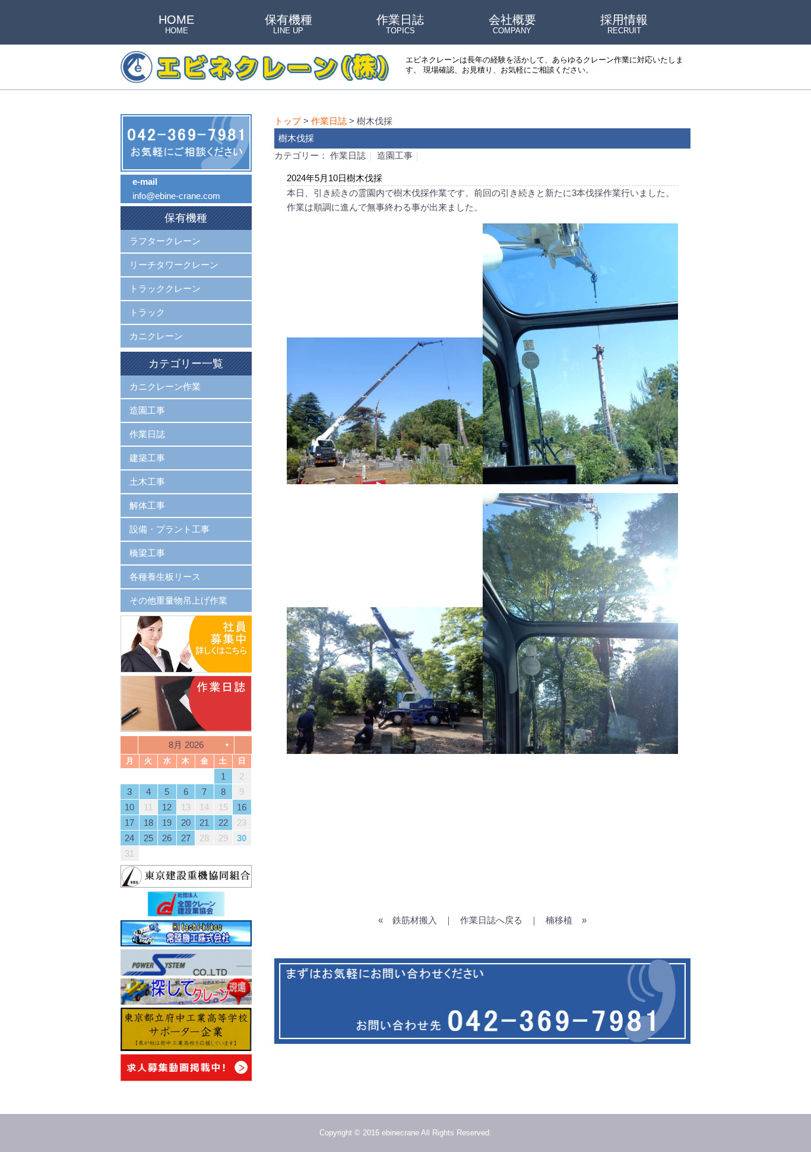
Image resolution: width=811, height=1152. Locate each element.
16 (241, 807)
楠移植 (559, 920)
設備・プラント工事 (169, 529)
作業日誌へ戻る (491, 920)
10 (129, 807)
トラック (147, 312)
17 (129, 823)
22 (223, 823)
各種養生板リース (165, 577)
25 (148, 838)
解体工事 (147, 505)
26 (167, 838)
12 (167, 807)
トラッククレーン (165, 288)
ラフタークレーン (165, 241)
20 (186, 823)
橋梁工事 (147, 553)
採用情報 (624, 25)
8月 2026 (186, 745)
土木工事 (147, 481)
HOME (176, 25)
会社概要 (512, 25)
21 (204, 823)
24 (129, 838)
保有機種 (288, 25)
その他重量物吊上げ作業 (178, 600)
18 (148, 823)
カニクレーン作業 (165, 386)
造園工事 (395, 155)
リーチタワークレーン (173, 265)
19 (167, 823)
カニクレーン (156, 336)
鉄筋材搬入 (414, 920)
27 (186, 838)
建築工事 (147, 458)
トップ (287, 121)
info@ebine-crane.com (176, 196)
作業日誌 (400, 25)
